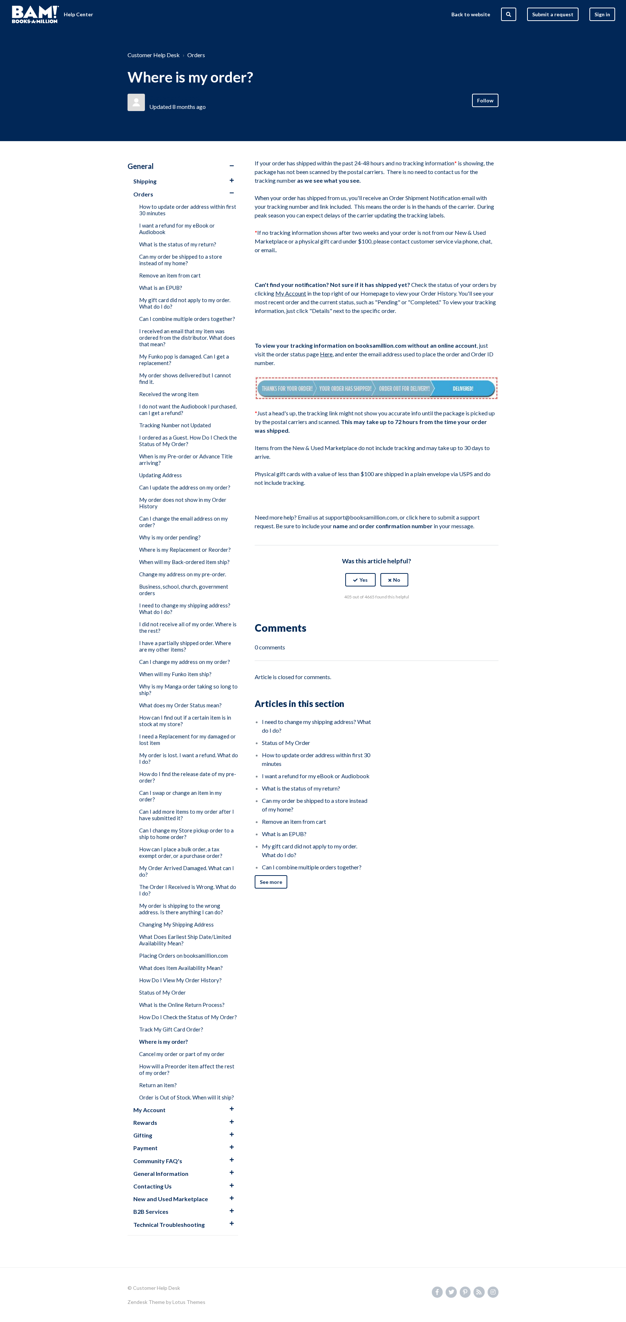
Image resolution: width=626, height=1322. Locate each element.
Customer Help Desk (154, 54)
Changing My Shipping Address (176, 924)
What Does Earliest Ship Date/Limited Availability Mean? (185, 939)
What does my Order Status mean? (180, 705)
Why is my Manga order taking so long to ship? (188, 689)
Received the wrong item (169, 394)
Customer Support (174, 97)
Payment (145, 1147)
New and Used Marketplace (170, 1198)
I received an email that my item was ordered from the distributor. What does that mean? (187, 337)
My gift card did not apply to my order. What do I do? (184, 303)
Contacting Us (152, 1186)
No (396, 580)
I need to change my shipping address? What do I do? (184, 608)
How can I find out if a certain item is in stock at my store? (185, 720)
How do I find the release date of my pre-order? (187, 777)
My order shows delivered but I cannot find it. (185, 378)
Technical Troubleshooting (169, 1224)
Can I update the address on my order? (184, 487)
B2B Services (150, 1211)
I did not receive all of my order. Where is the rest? (188, 627)
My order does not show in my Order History (182, 502)
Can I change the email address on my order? (183, 521)
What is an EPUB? (160, 287)
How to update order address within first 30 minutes (187, 209)
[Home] (35, 14)
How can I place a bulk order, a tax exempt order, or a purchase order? (180, 852)
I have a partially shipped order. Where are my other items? (185, 646)
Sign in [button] (602, 14)
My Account (149, 1109)
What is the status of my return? (177, 244)
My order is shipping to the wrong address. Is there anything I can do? (181, 908)
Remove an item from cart (170, 275)
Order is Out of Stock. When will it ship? (186, 1097)
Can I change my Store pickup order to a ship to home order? (186, 833)
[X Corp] (377, 614)
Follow (485, 100)
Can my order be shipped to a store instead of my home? (180, 259)
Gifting (142, 1135)
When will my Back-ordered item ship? (184, 562)
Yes (363, 580)
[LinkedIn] (392, 614)
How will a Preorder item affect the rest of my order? (186, 1069)
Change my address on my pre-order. (182, 574)
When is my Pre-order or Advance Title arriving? (186, 459)
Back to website (470, 14)
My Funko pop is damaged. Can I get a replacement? (184, 359)
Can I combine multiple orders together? (187, 318)
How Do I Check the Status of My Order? (188, 1017)
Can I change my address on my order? (184, 661)
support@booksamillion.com (361, 517)
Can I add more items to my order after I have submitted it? (186, 814)
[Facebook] (361, 614)
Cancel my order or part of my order (182, 1054)
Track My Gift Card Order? (171, 1029)
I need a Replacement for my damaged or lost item (187, 739)
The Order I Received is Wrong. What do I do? (187, 890)
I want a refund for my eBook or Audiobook (177, 228)
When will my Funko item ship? (175, 674)
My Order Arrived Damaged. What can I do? (186, 871)
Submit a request (552, 14)
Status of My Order (162, 992)
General (141, 166)
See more (271, 882)
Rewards (145, 1122)
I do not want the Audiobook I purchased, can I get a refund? (188, 409)
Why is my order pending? (170, 537)
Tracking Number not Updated (175, 425)
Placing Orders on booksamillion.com (183, 955)
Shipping (144, 181)
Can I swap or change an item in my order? (180, 795)
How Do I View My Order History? (180, 980)
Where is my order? (163, 1041)
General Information (160, 1173)
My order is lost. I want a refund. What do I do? (188, 758)
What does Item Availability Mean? (181, 968)
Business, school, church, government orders (183, 589)
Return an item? (158, 1085)
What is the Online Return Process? (182, 1004)
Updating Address (160, 475)
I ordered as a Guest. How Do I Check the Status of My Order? (188, 440)
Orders (196, 54)
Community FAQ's (157, 1160)
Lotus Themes (188, 1302)
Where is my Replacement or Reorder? (185, 549)
